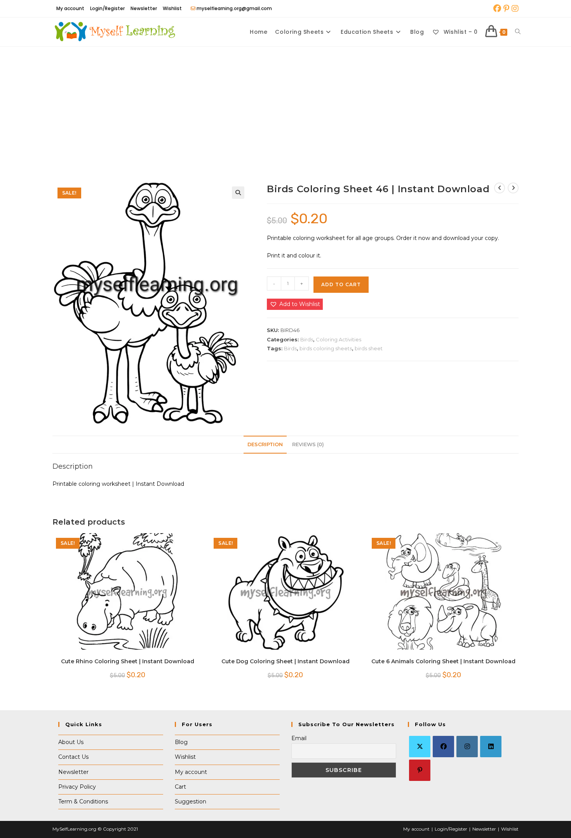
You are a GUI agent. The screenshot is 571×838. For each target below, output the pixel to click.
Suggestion (190, 801)
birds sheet (369, 348)
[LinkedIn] (490, 746)
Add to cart (341, 284)
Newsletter (144, 8)
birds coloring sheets (325, 348)
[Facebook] (443, 746)
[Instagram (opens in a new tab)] (514, 8)
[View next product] (513, 188)
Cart (180, 786)
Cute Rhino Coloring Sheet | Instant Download (127, 661)
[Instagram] (467, 746)
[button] (238, 192)
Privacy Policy (77, 786)
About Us (71, 742)
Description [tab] (265, 444)
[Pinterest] (419, 770)
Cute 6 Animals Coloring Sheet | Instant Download (443, 661)
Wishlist (172, 8)
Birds (306, 339)
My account (70, 8)
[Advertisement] (285, 104)
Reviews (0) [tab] (308, 444)
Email (298, 738)
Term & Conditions (83, 801)
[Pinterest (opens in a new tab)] (506, 8)
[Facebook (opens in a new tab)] (497, 8)
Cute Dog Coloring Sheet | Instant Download (285, 661)
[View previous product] (499, 188)
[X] (419, 746)
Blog (181, 742)
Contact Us (73, 756)
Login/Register (107, 8)
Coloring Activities (338, 339)
